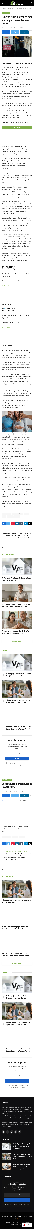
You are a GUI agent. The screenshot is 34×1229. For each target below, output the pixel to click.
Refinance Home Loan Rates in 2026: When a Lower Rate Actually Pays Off (22, 1167)
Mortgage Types (6, 779)
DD (18, 1218)
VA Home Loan (5, 12)
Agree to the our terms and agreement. (17, 1204)
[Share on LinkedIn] (24, 32)
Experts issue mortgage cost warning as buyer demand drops (24, 856)
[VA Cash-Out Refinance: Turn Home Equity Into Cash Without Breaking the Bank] (17, 593)
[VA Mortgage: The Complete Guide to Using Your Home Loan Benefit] (17, 566)
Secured (22, 837)
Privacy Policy (16, 765)
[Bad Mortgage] (17, 3)
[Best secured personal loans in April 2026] (17, 810)
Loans (9, 837)
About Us (8, 1222)
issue (4, 516)
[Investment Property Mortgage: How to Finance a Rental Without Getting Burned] (17, 942)
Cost (9, 514)
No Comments (11, 27)
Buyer (4, 514)
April (4, 837)
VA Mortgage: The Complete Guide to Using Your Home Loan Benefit (22, 1146)
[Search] (31, 3)
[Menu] (3, 3)
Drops (20, 514)
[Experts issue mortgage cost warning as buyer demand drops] (17, 46)
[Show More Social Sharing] (30, 32)
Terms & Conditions (25, 1222)
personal (15, 837)
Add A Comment (17, 641)
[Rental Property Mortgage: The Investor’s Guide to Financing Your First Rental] (17, 915)
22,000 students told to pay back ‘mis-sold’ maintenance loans (24, 535)
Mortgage (10, 516)
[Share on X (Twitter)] (15, 32)
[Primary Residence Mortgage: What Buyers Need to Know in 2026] (17, 689)
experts (26, 514)
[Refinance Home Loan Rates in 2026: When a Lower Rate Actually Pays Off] (17, 715)
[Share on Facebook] (6, 32)
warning (17, 516)
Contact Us (15, 1222)
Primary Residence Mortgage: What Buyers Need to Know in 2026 (22, 1156)
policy (21, 1204)
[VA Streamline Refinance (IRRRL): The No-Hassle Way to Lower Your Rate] (17, 620)
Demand (15, 514)
